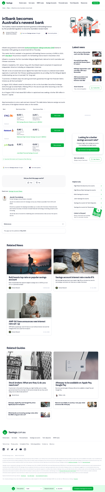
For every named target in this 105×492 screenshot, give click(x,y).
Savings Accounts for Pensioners (84, 207)
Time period (20, 488)
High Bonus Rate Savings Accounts (85, 190)
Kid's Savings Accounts (81, 194)
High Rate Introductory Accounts (84, 186)
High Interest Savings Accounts (87, 149)
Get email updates (52, 33)
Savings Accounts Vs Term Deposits (85, 203)
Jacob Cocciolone (16, 197)
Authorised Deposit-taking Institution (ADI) (39, 48)
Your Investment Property (41, 475)
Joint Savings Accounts (81, 199)
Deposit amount (49, 488)
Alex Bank (8, 56)
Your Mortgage (30, 475)
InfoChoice (23, 475)
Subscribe (95, 3)
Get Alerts (96, 159)
